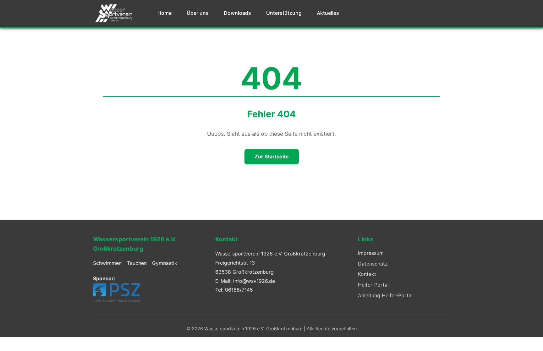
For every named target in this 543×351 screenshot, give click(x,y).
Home (164, 13)
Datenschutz (373, 264)
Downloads (237, 13)
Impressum (371, 253)
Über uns (198, 13)
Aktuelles (328, 13)
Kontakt (367, 274)
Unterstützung (284, 13)
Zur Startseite (272, 156)
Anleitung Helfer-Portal (385, 295)
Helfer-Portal (373, 285)
